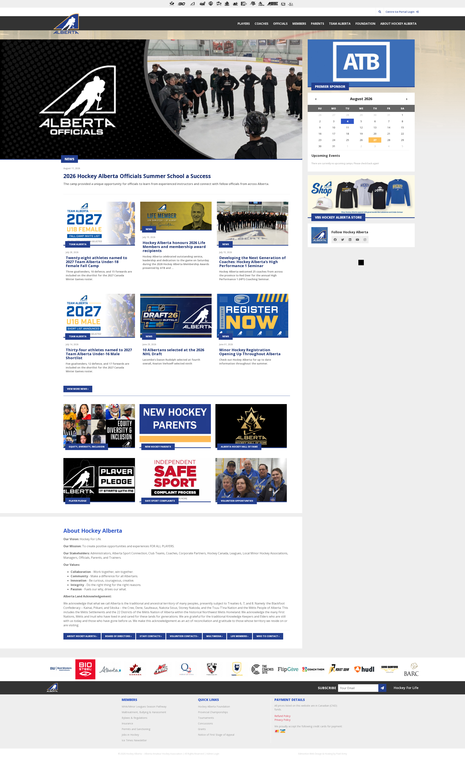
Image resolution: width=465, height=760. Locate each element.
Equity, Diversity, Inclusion (86, 446)
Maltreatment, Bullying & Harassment (144, 712)
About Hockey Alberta (398, 24)
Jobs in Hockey (130, 734)
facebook (335, 239)
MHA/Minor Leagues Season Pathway (144, 706)
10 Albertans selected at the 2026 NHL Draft (173, 351)
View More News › (78, 388)
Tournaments (206, 717)
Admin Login (212, 753)
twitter (342, 239)
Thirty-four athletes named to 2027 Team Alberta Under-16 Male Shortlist (99, 353)
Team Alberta (340, 24)
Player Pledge (77, 500)
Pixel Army (341, 753)
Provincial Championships (213, 712)
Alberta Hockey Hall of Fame (239, 446)
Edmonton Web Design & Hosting (315, 753)
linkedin (350, 239)
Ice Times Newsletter (134, 740)
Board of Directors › (118, 636)
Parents (317, 24)
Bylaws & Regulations (134, 717)
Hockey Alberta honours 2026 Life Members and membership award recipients (174, 246)
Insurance (127, 723)
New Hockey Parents (158, 446)
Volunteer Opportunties (237, 500)
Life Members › (239, 636)
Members (299, 24)
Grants (202, 729)
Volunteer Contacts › (184, 636)
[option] (64, 669)
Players (244, 24)
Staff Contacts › (151, 636)
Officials (280, 24)
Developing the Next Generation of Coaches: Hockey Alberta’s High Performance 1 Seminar (252, 261)
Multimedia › (214, 636)
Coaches (261, 24)
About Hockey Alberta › (82, 636)
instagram (365, 239)
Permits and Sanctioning (136, 729)
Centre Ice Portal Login (401, 11)
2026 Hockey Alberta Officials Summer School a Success (137, 176)
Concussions (205, 723)
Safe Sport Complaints (160, 500)
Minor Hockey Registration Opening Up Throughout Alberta (250, 351)
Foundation (365, 24)
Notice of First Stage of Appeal (216, 734)
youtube (357, 239)
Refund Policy (282, 716)
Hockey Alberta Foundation (214, 706)
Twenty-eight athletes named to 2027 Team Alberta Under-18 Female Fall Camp (96, 261)
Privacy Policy (282, 719)
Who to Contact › (268, 636)
